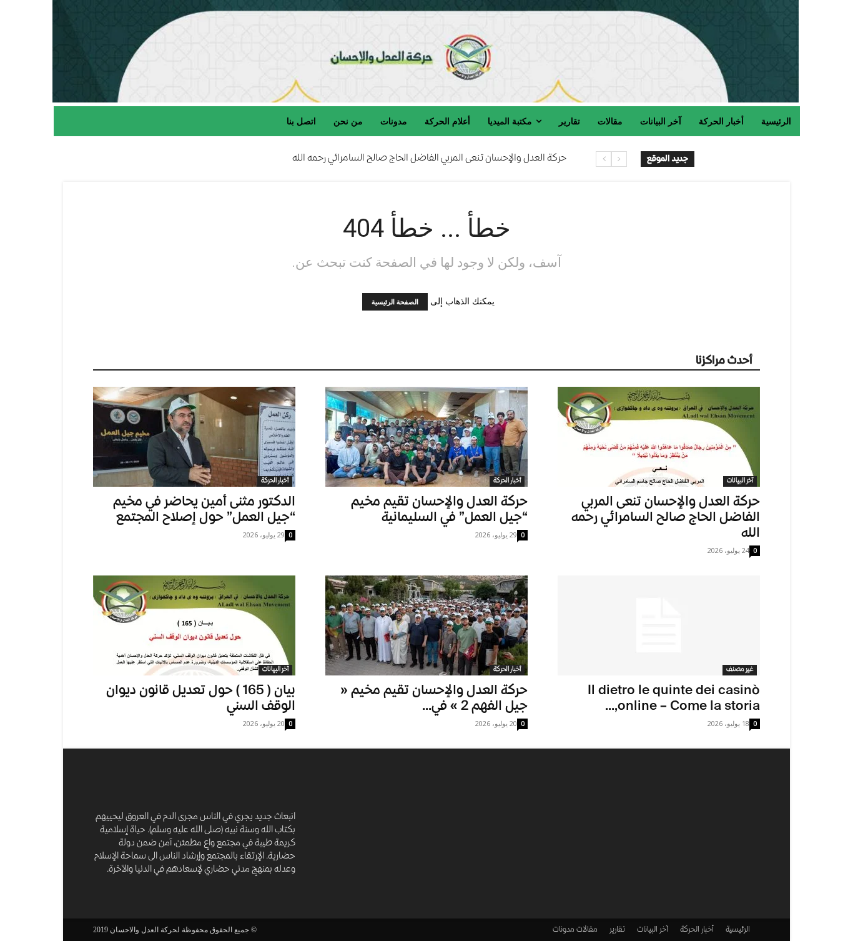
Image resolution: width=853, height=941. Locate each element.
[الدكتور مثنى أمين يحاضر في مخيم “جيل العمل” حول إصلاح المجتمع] (194, 437)
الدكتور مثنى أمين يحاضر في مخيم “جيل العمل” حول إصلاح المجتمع (204, 510)
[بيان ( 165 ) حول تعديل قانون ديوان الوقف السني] (194, 625)
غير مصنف (739, 670)
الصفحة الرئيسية (395, 302)
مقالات (587, 930)
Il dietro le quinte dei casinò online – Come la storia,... (674, 699)
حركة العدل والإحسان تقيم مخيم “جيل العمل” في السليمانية (439, 510)
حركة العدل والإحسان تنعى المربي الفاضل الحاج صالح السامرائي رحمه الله (429, 158)
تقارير (617, 930)
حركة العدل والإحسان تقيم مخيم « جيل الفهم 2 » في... (434, 699)
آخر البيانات (740, 481)
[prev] (619, 159)
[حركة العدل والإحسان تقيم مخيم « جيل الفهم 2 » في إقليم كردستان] (426, 625)
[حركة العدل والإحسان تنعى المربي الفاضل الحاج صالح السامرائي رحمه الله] (659, 437)
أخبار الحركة (274, 481)
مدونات (563, 930)
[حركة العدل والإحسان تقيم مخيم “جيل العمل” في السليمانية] (426, 437)
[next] (603, 159)
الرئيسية (738, 930)
